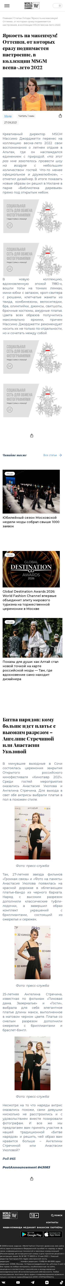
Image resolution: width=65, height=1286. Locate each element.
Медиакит (29, 1227)
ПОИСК (58, 1215)
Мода (26, 18)
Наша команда (12, 1227)
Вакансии (43, 1227)
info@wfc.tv (15, 1261)
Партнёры (56, 1227)
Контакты (52, 1222)
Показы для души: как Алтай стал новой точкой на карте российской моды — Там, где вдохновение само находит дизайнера (30, 670)
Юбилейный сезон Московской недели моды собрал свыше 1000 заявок (31, 522)
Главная (7, 18)
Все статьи (50, 455)
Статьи (18, 18)
